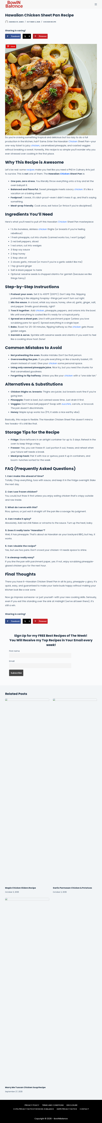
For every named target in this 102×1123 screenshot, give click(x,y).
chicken (35, 145)
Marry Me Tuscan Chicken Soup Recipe (25, 1087)
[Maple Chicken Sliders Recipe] (27, 791)
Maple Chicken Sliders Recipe (20, 887)
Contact (84, 1109)
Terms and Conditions (53, 1105)
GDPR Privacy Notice (67, 1109)
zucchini (66, 403)
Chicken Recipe (49, 22)
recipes (30, 169)
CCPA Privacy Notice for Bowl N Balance (33, 1109)
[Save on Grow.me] (51, 36)
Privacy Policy (32, 1105)
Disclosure (72, 1105)
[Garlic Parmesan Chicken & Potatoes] (75, 791)
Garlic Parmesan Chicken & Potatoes (72, 887)
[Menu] (96, 4)
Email (12, 661)
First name (14, 651)
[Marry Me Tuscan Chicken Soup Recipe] (27, 991)
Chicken (73, 141)
